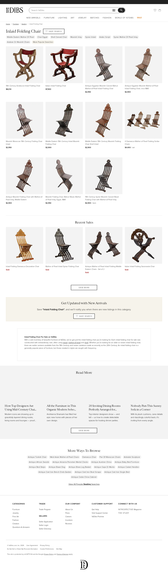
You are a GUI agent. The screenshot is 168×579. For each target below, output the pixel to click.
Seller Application (46, 521)
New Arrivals (33, 17)
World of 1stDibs (124, 17)
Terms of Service (62, 554)
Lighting (62, 17)
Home (8, 24)
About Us (69, 509)
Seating (24, 24)
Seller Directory (45, 528)
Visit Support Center (100, 513)
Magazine (129, 509)
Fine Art (15, 516)
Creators (15, 523)
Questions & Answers (21, 527)
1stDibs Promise (98, 516)
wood (65, 342)
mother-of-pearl (74, 342)
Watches (94, 17)
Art (72, 17)
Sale (139, 17)
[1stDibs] (14, 10)
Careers (68, 516)
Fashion (107, 17)
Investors (68, 520)
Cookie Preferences (47, 549)
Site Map (59, 549)
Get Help (95, 509)
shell (86, 342)
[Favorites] (155, 10)
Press (67, 513)
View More (84, 287)
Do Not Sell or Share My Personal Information (22, 549)
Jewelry (82, 17)
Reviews (68, 523)
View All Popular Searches (84, 484)
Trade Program (45, 509)
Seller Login (43, 525)
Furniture (49, 17)
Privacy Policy (45, 545)
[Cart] (160, 10)
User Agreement (32, 545)
